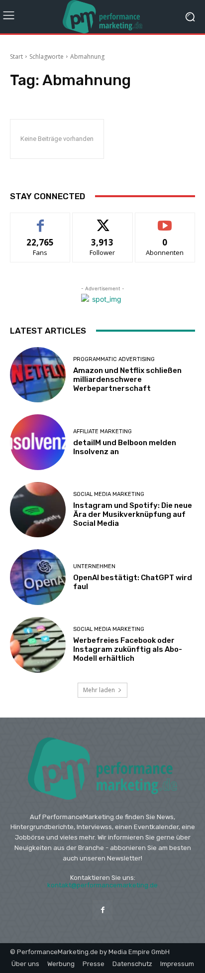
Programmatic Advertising (114, 359)
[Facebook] (102, 910)
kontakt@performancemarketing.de (102, 885)
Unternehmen (94, 566)
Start (16, 56)
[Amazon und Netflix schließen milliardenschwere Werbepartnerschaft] (38, 375)
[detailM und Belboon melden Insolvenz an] (38, 442)
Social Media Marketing (108, 494)
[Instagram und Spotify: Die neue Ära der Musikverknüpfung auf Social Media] (38, 510)
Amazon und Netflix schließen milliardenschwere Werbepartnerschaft (127, 379)
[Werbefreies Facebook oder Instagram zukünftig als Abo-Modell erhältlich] (38, 645)
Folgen (103, 220)
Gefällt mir (40, 220)
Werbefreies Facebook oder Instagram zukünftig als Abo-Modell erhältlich (127, 649)
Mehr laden (99, 690)
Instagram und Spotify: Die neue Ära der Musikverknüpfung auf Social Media (132, 514)
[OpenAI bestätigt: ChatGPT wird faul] (38, 577)
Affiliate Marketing (102, 431)
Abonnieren (165, 220)
